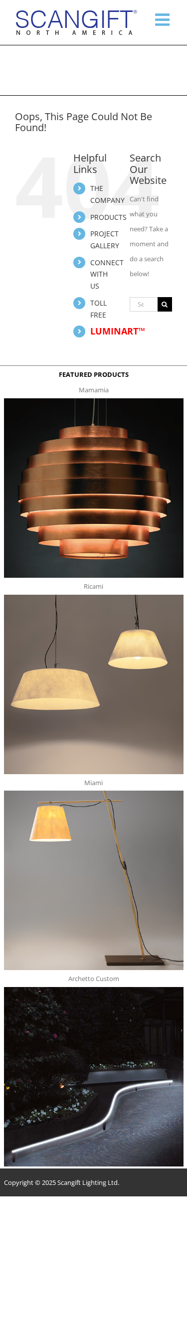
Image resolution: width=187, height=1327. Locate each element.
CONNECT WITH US (107, 274)
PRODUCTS (108, 217)
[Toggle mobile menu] (163, 19)
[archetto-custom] (94, 990)
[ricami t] (94, 597)
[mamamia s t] (94, 401)
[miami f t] (94, 793)
